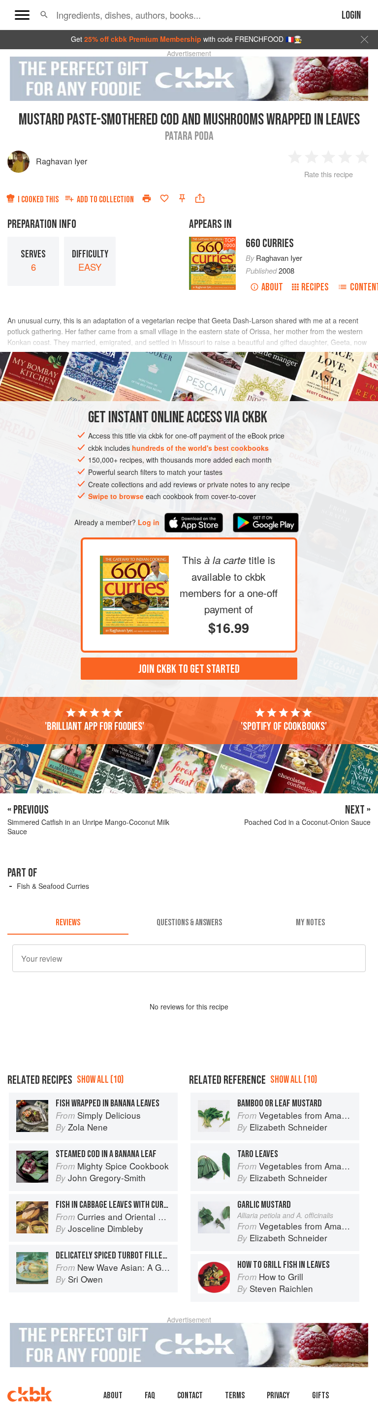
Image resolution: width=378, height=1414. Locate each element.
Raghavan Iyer (61, 161)
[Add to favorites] (164, 198)
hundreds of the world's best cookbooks (200, 448)
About (272, 287)
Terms (235, 1395)
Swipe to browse (116, 496)
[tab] (67, 923)
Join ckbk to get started (189, 669)
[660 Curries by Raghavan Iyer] (134, 563)
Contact (190, 1395)
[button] (44, 15)
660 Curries (270, 243)
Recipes (315, 287)
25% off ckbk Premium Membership (142, 39)
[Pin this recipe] (182, 198)
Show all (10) (100, 1079)
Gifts (320, 1395)
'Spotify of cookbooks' (284, 726)
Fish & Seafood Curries (53, 886)
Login (351, 15)
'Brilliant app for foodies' (94, 726)
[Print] (147, 198)
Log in (148, 522)
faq (150, 1395)
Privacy (278, 1395)
